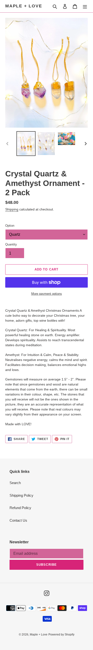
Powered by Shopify (61, 634)
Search (15, 483)
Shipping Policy (21, 495)
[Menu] (85, 6)
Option (9, 225)
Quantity (11, 244)
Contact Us (18, 520)
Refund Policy (20, 508)
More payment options (46, 293)
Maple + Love (23, 6)
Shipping (11, 209)
